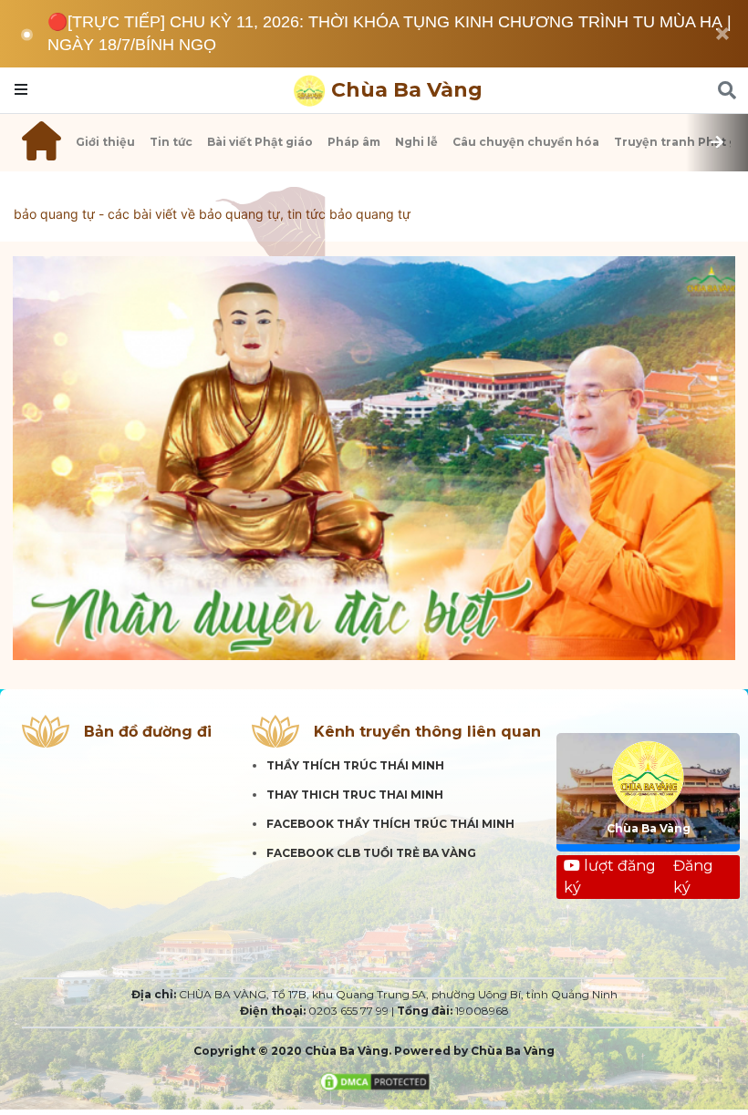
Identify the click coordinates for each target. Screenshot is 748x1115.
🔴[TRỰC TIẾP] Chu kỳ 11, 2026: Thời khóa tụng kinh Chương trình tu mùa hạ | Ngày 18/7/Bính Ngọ (389, 33)
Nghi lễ (416, 142)
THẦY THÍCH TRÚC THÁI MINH (355, 765)
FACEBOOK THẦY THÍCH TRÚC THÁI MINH (390, 824)
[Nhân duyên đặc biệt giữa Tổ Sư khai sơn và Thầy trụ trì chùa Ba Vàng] (374, 458)
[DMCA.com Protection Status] (374, 1081)
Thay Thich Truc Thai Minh (354, 794)
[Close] (722, 33)
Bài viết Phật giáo (260, 142)
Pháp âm (353, 142)
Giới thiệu (105, 142)
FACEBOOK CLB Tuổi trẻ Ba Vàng (371, 853)
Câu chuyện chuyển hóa (525, 142)
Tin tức (171, 142)
